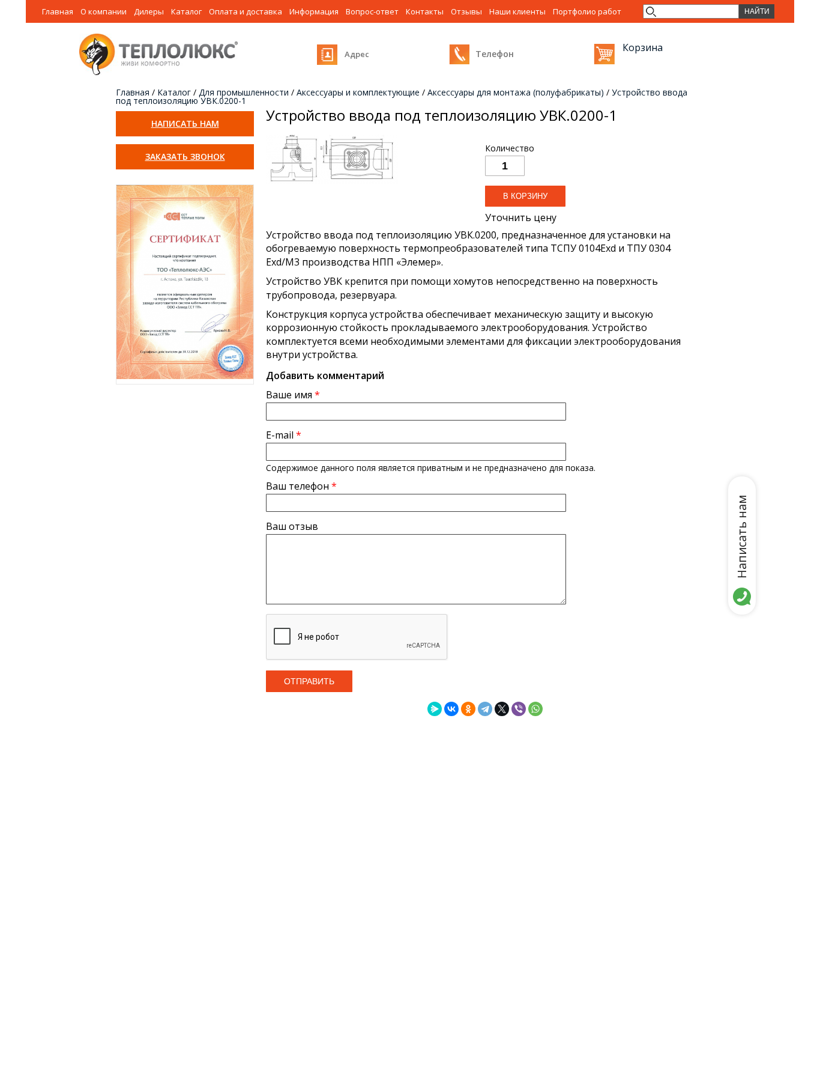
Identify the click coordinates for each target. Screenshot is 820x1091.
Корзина (604, 53)
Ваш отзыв (292, 526)
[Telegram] (485, 709)
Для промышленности (244, 92)
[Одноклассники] (468, 709)
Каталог (174, 92)
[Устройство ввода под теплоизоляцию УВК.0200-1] (332, 183)
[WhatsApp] (535, 709)
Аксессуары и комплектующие (358, 92)
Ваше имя (293, 395)
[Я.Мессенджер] (434, 709)
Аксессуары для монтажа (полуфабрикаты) (515, 92)
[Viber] (518, 709)
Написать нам (185, 123)
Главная (132, 92)
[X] (502, 709)
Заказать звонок (185, 156)
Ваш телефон (301, 486)
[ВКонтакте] (451, 709)
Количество (509, 148)
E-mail (283, 435)
